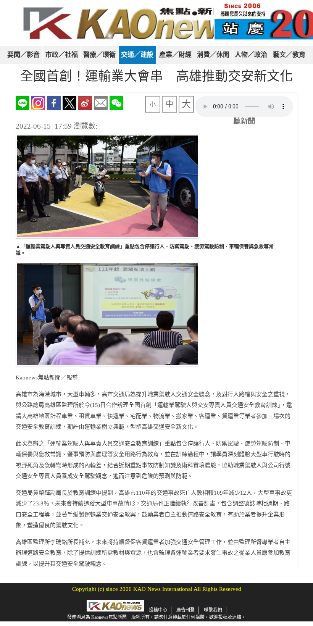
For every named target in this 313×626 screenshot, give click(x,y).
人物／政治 (251, 54)
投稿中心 (158, 610)
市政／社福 (61, 54)
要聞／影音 (23, 54)
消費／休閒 (213, 54)
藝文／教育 (289, 54)
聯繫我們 (213, 610)
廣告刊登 (185, 610)
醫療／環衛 (99, 54)
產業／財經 (175, 54)
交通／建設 (137, 54)
